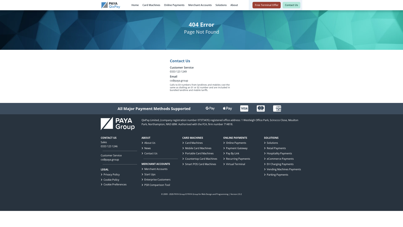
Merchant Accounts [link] (155, 169)
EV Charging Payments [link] (280, 164)
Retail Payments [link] (276, 148)
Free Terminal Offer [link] (266, 5)
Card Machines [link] (194, 143)
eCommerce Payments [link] (280, 158)
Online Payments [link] (236, 143)
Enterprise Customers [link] (157, 179)
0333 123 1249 (178, 71)
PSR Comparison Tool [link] (157, 185)
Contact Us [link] (291, 5)
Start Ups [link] (150, 174)
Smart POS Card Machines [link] (200, 164)
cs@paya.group (179, 80)
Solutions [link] (272, 143)
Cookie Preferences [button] (115, 184)
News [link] (147, 148)
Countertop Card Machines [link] (201, 158)
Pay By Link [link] (232, 153)
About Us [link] (149, 143)
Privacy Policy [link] (112, 174)
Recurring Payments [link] (238, 158)
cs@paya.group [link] (110, 159)
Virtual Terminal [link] (235, 164)
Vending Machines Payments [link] (284, 169)
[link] (111, 5)
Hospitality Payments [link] (279, 153)
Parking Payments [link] (277, 174)
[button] (151, 5)
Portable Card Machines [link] (199, 153)
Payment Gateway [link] (236, 148)
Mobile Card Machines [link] (198, 148)
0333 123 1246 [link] (109, 146)
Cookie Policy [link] (111, 179)
